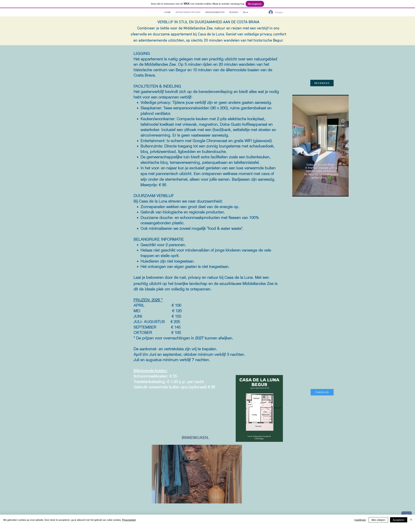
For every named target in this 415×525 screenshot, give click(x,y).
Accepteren (398, 519)
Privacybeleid (129, 519)
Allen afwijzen (378, 519)
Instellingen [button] (360, 519)
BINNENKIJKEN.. (195, 438)
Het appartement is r (151, 59)
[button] (215, 12)
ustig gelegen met (185, 59)
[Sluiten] (411, 519)
